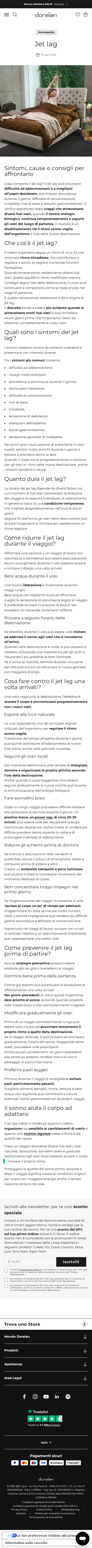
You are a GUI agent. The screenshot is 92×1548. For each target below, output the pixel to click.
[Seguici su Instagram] (35, 1396)
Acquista (59, 4)
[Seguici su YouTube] (46, 1396)
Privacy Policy (19, 1509)
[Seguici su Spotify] (68, 1396)
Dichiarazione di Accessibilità (46, 1517)
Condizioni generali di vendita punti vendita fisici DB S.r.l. (45, 1505)
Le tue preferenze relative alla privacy (48, 1535)
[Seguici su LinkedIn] (57, 1396)
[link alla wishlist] (78, 14)
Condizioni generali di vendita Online (43, 1502)
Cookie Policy (44, 1509)
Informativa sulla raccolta (26, 1543)
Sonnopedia (46, 32)
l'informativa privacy (30, 1269)
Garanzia (21, 1513)
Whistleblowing (70, 1509)
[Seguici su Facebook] (24, 1396)
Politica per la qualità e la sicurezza (55, 1513)
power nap (43, 817)
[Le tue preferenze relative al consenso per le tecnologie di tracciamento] (4, 1161)
